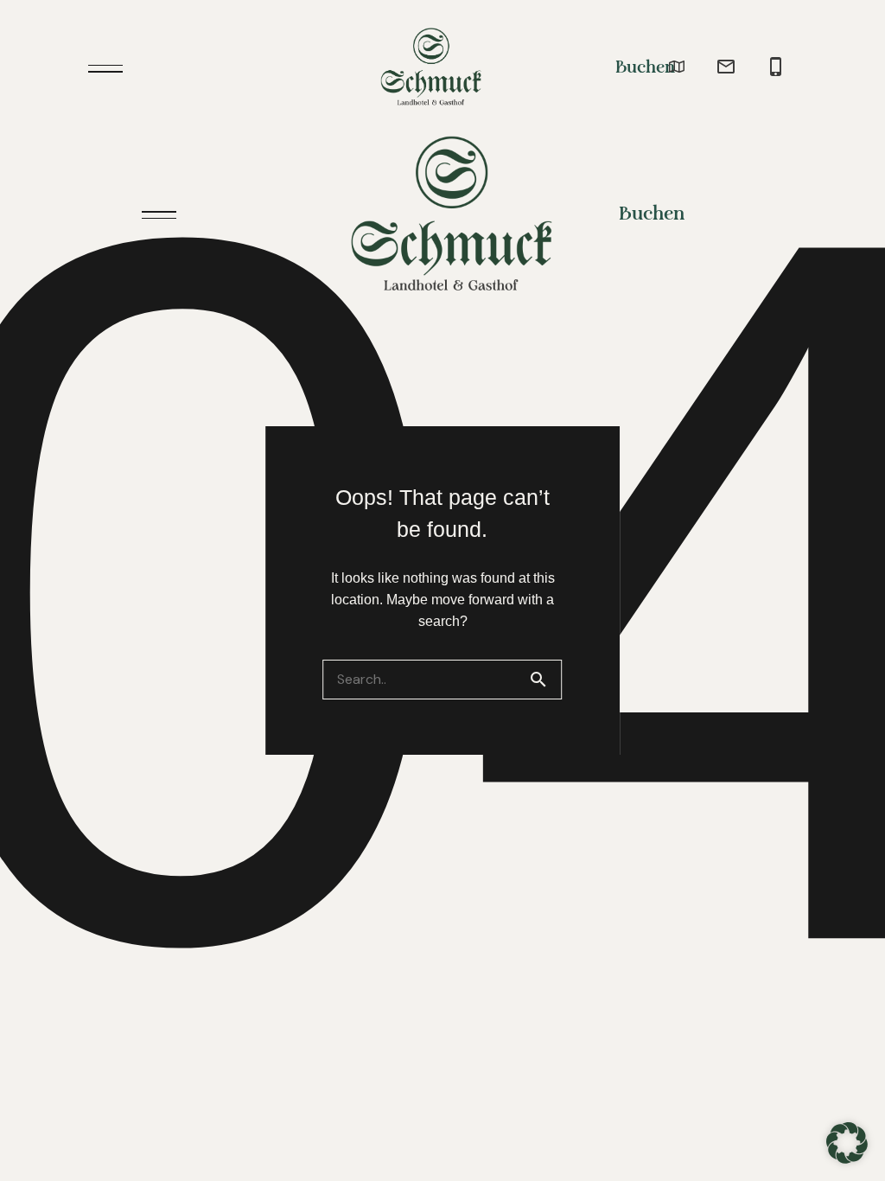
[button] (847, 1143)
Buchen (645, 68)
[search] (545, 679)
